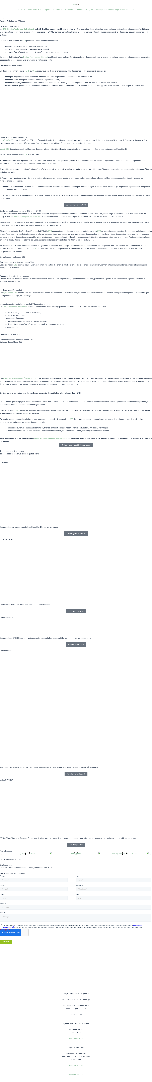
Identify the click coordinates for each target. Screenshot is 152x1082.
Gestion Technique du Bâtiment (20, 29)
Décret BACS (7, 140)
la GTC (34, 249)
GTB (4, 29)
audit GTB (5, 149)
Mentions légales (76, 1074)
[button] (1, 853)
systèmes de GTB (10, 293)
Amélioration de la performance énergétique (17, 262)
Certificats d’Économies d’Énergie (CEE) (19, 378)
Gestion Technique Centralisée (25, 217)
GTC (34, 71)
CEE (17, 410)
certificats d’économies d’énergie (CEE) (50, 438)
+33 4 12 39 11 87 (76, 1065)
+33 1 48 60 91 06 (76, 1038)
